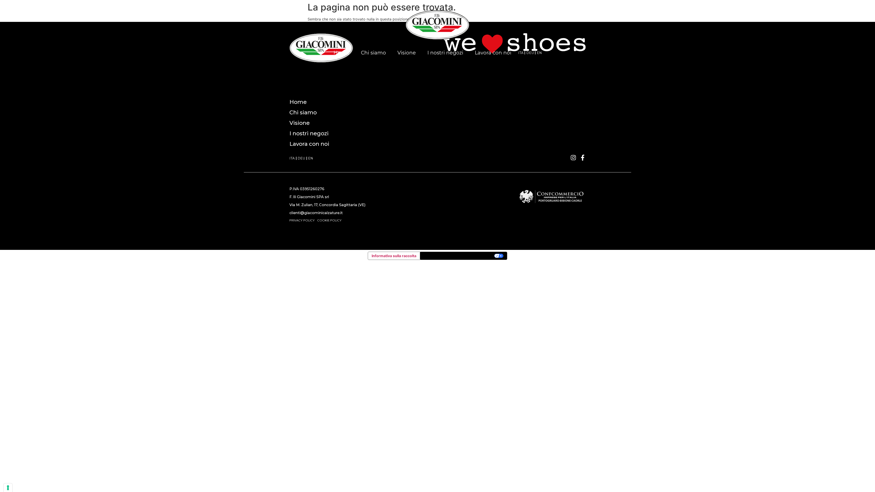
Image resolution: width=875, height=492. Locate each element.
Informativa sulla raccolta (394, 256)
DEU (530, 53)
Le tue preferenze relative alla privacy (457, 256)
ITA (520, 53)
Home (341, 53)
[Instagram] (573, 158)
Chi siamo (373, 53)
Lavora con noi (493, 53)
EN (539, 53)
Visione (406, 53)
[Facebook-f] (583, 158)
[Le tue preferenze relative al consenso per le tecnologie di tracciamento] (8, 487)
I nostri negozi (445, 53)
